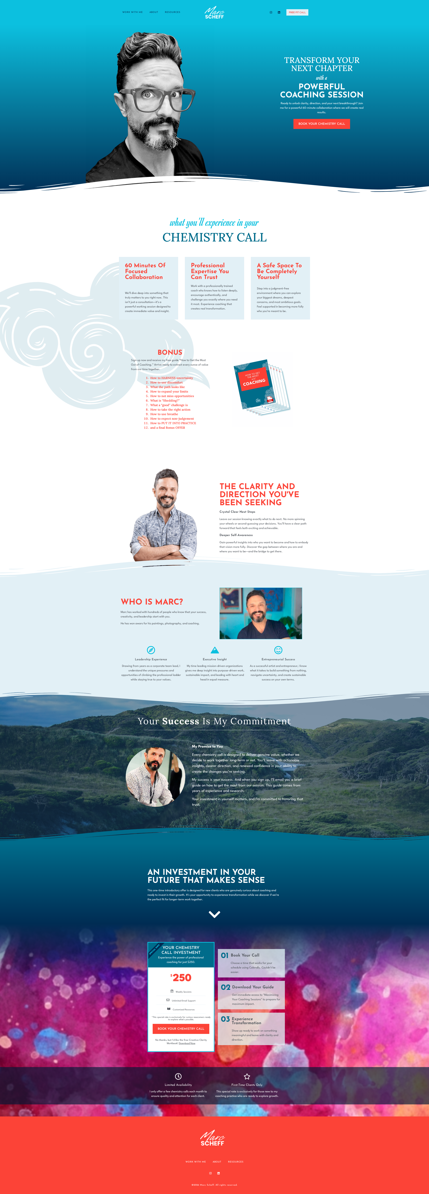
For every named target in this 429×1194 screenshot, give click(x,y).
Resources (172, 12)
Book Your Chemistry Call (181, 1029)
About (153, 12)
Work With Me (132, 12)
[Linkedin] (279, 12)
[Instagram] (271, 12)
